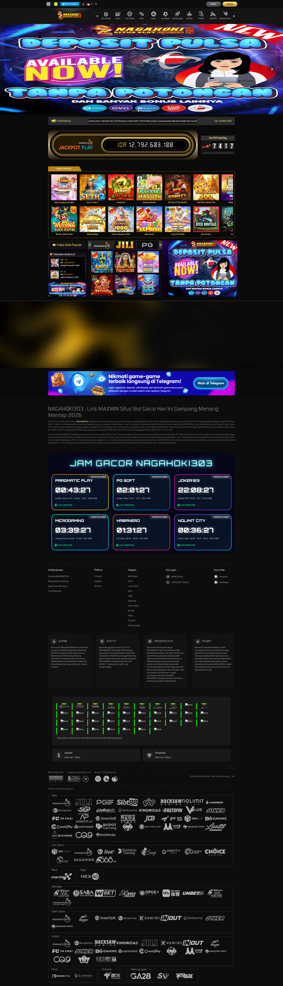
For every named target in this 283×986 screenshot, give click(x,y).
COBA (103, 258)
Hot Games (106, 18)
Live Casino (129, 18)
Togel (153, 18)
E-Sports (213, 18)
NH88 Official (177, 576)
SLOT (130, 581)
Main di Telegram (71, 4)
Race (142, 18)
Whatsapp (223, 582)
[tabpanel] (141, 69)
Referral (97, 586)
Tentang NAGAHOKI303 (58, 576)
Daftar (230, 4)
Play (87, 147)
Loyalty (97, 581)
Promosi (98, 576)
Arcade (189, 18)
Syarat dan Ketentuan (57, 586)
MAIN (66, 187)
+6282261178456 (180, 582)
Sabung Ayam (225, 18)
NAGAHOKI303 (82, 421)
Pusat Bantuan (54, 591)
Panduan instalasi (270, 341)
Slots (117, 18)
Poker (201, 18)
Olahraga (165, 18)
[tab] (102, 245)
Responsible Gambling (58, 581)
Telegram (223, 576)
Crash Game (177, 18)
